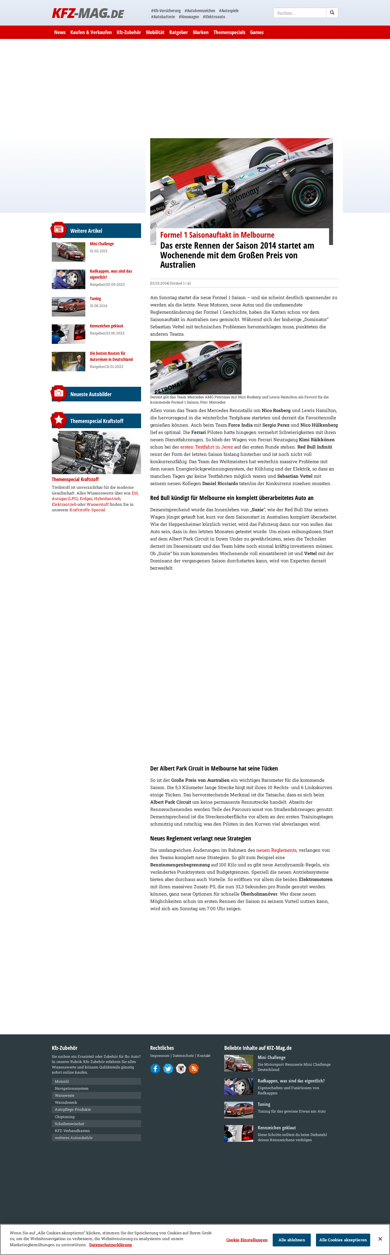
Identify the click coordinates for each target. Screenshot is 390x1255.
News (60, 32)
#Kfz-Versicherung (166, 10)
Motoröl (62, 1081)
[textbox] (305, 13)
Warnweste (64, 1095)
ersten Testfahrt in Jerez (206, 447)
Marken (201, 32)
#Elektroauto (214, 16)
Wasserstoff (98, 504)
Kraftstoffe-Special (87, 509)
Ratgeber (178, 32)
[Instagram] (181, 1068)
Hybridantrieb (107, 498)
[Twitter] (168, 1068)
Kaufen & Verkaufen (91, 32)
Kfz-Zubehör (129, 32)
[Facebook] (155, 1068)
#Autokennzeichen (200, 10)
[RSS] (194, 1068)
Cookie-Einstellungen (247, 1240)
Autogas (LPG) (65, 498)
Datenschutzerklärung (110, 1244)
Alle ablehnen (291, 1240)
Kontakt (204, 1055)
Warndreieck (66, 1102)
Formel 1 (177, 283)
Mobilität (155, 32)
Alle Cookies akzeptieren (343, 1240)
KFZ (87, 12)
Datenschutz (183, 1055)
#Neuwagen (189, 16)
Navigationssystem (72, 1088)
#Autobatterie (163, 16)
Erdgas (86, 498)
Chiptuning (65, 1116)
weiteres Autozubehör (74, 1137)
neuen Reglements (276, 850)
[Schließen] (380, 1239)
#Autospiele (229, 10)
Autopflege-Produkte (73, 1109)
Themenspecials (229, 32)
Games (257, 32)
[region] (195, 1239)
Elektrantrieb (64, 504)
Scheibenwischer (69, 1123)
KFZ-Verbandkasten (72, 1130)
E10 (135, 493)
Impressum (159, 1055)
